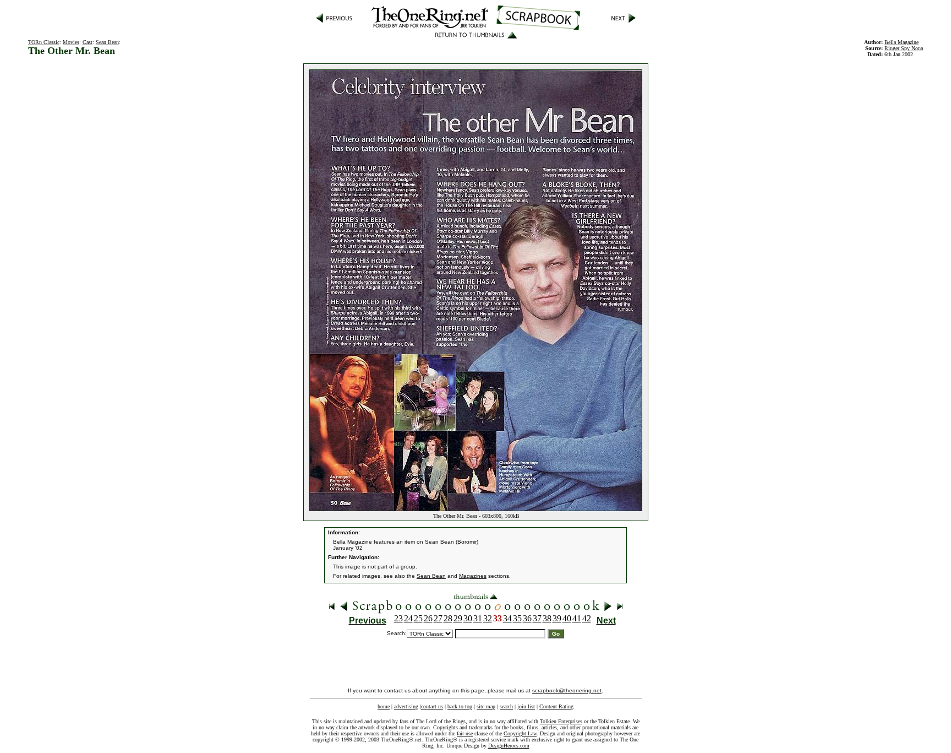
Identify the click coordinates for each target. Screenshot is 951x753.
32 (487, 618)
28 (448, 618)
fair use (465, 733)
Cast (87, 42)
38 (547, 618)
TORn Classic (43, 42)
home (384, 706)
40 (566, 618)
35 (517, 618)
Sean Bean (107, 42)
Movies (71, 42)
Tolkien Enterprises (561, 721)
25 (418, 618)
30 (467, 618)
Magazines (473, 576)
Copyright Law (520, 733)
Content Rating (556, 706)
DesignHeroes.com (508, 746)
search (506, 706)
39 (557, 618)
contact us (432, 706)
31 (477, 618)
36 (527, 618)
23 (398, 618)
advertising (406, 706)
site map (486, 706)
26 (428, 618)
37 (537, 618)
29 (457, 618)
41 (576, 618)
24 (408, 618)
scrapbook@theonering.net (567, 690)
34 (507, 618)
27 (438, 618)
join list (526, 706)
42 (586, 618)
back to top (459, 706)
